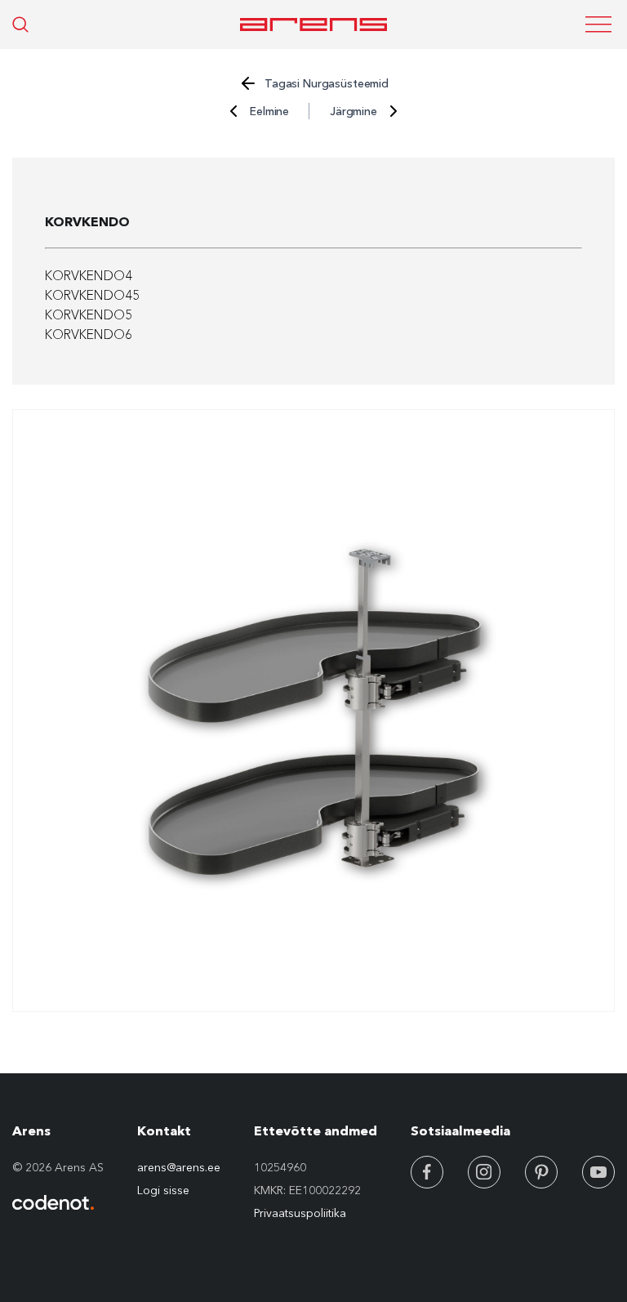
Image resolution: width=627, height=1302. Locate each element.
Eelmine (269, 111)
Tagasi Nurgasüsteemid (327, 83)
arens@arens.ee (178, 1167)
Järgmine (353, 111)
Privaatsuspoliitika (300, 1213)
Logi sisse (163, 1190)
